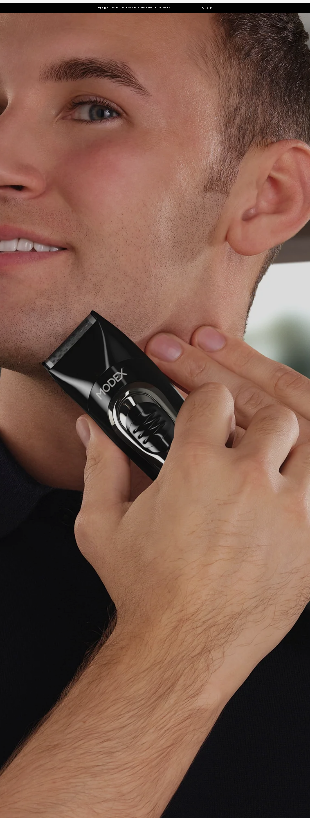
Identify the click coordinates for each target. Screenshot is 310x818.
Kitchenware (118, 8)
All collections (162, 8)
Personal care (145, 8)
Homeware (131, 8)
